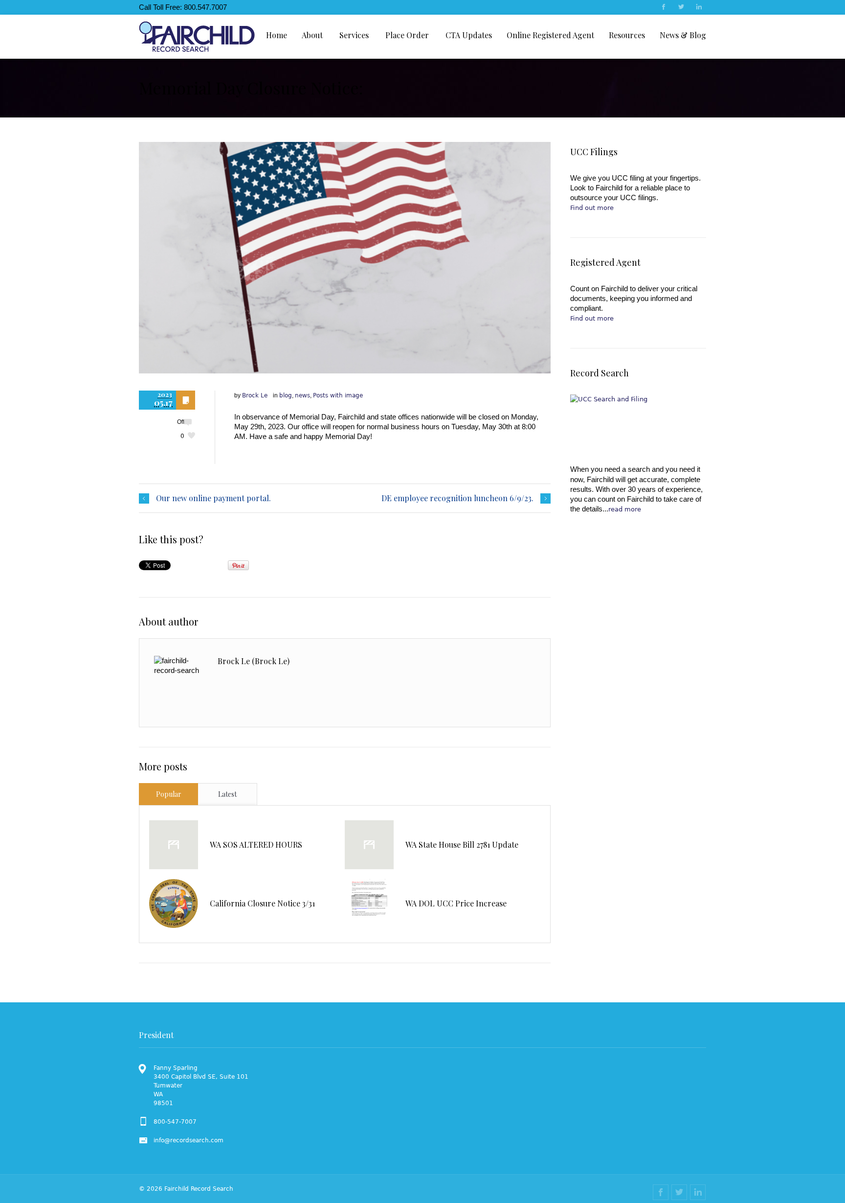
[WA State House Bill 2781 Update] (369, 844)
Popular (168, 794)
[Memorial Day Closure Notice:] (345, 257)
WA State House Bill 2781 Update (461, 844)
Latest (227, 794)
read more (624, 509)
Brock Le (254, 395)
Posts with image (338, 395)
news (302, 395)
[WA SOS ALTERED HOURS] (173, 844)
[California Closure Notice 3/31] (173, 903)
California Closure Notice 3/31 (262, 903)
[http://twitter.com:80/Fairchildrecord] (681, 8)
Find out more (592, 207)
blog (285, 395)
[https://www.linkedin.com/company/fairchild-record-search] (698, 8)
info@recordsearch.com (188, 1140)
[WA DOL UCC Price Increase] (369, 903)
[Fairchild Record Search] (197, 37)
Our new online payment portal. (213, 498)
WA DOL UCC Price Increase (456, 903)
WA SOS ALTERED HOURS (256, 844)
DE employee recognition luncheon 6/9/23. (457, 498)
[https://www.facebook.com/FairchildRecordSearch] (663, 8)
